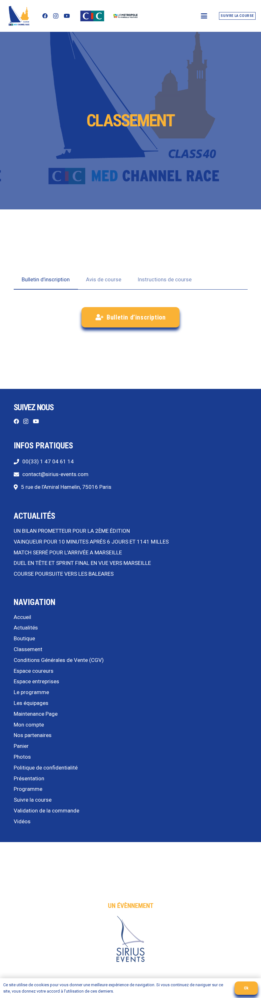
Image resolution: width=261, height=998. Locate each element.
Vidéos (22, 821)
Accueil (22, 617)
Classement (28, 649)
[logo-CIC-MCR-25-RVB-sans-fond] (18, 16)
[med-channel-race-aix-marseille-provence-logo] (125, 16)
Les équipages (31, 703)
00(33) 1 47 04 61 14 (48, 461)
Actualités (26, 627)
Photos (22, 757)
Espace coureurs (33, 671)
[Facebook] (44, 16)
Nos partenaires (33, 735)
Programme (28, 789)
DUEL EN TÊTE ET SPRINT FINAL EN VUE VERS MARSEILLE (82, 563)
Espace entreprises (36, 681)
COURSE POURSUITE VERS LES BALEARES (64, 574)
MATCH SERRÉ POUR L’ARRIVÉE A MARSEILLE (68, 552)
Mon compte (29, 724)
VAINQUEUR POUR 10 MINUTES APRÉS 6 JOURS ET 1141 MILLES (91, 541)
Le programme (31, 692)
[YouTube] (66, 16)
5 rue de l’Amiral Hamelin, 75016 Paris (66, 487)
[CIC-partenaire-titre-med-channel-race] (92, 16)
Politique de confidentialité (46, 767)
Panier (21, 746)
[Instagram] (55, 16)
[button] (203, 16)
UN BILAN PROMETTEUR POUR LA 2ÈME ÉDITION (72, 531)
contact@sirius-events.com (55, 474)
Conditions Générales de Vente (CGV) (59, 660)
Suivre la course (33, 800)
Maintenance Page (36, 714)
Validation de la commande (46, 810)
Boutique (24, 638)
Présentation (29, 778)
